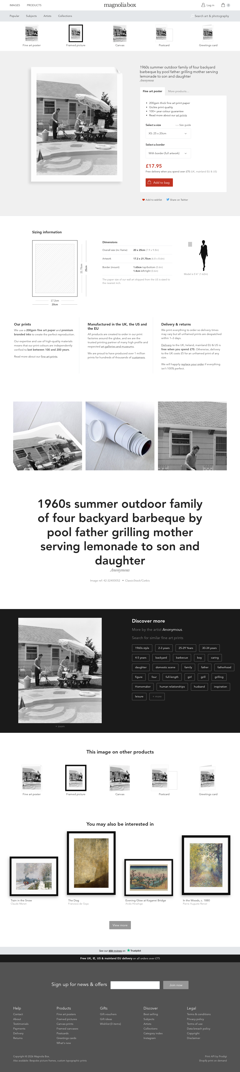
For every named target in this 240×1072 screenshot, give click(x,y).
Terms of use (195, 1024)
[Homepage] (120, 6)
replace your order (192, 364)
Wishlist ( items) (110, 1024)
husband (199, 686)
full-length (172, 677)
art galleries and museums (117, 346)
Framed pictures (67, 1019)
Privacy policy (195, 1019)
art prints (181, 115)
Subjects (31, 16)
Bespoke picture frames (43, 1060)
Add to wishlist (154, 199)
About (17, 1019)
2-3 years (164, 648)
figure (138, 677)
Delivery (166, 345)
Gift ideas (106, 1019)
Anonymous (147, 80)
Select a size (168, 125)
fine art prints (49, 356)
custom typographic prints (72, 1060)
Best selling (151, 1014)
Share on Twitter (179, 199)
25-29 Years (186, 648)
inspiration (220, 686)
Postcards (63, 1033)
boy (199, 657)
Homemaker (143, 686)
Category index (153, 1033)
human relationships (172, 686)
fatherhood (224, 667)
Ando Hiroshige (134, 903)
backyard (161, 657)
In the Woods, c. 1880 (196, 900)
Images (15, 5)
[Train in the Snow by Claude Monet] (34, 876)
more (158, 696)
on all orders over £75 (120, 958)
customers (138, 357)
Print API (210, 1056)
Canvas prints (65, 1024)
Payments (19, 1028)
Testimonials (20, 1024)
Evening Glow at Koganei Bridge (145, 900)
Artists (47, 16)
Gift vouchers (108, 1014)
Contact (18, 1014)
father (204, 667)
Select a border (155, 144)
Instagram (150, 1038)
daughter (141, 667)
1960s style (142, 648)
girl (190, 677)
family (188, 667)
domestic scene (165, 667)
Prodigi (223, 1056)
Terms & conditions (199, 1014)
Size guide (185, 125)
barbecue (182, 657)
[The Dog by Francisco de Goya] (91, 863)
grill (203, 677)
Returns (17, 1038)
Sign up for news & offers (79, 985)
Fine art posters (66, 1014)
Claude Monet (19, 903)
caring (215, 657)
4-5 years (140, 657)
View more (120, 925)
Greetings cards (66, 1038)
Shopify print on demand (213, 1060)
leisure (139, 696)
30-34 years (209, 648)
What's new (64, 1043)
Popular (14, 16)
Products (34, 5)
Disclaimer (193, 1038)
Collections (65, 16)
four (154, 677)
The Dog (73, 900)
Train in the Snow (21, 900)
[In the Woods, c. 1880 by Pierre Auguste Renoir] (206, 865)
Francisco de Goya (78, 903)
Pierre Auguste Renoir (195, 903)
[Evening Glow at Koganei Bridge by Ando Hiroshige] (148, 877)
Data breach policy (198, 1028)
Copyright (193, 1033)
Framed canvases (67, 1028)
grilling (219, 677)
